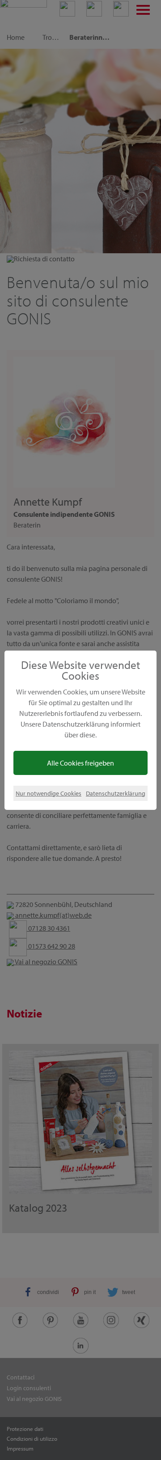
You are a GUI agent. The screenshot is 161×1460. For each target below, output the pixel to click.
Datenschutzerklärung (115, 793)
